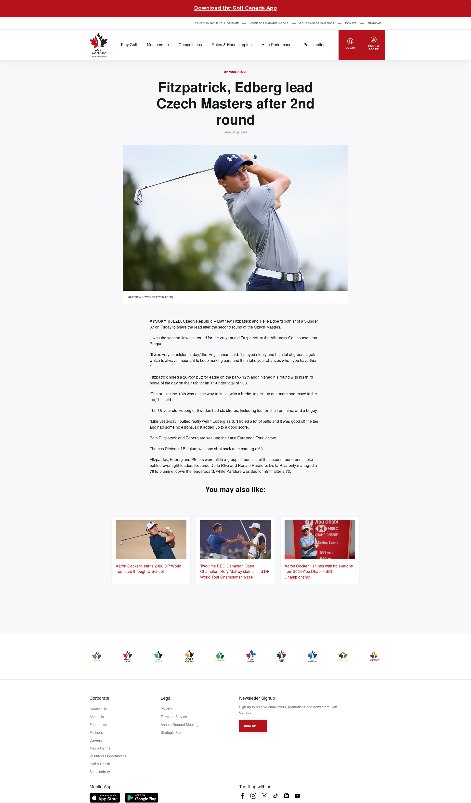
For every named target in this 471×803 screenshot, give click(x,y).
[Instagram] (253, 796)
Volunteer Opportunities (108, 755)
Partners (96, 732)
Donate (350, 23)
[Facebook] (242, 796)
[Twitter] (264, 796)
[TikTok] (275, 796)
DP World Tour (235, 72)
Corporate (99, 698)
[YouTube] (297, 796)
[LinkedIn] (286, 796)
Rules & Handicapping (232, 44)
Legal (166, 698)
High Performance (278, 44)
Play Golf (129, 44)
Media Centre (100, 748)
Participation (314, 44)
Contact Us (98, 708)
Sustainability (100, 771)
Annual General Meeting (179, 724)
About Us (97, 716)
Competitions (190, 44)
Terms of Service (174, 716)
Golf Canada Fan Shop (316, 23)
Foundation (98, 724)
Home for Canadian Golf (269, 23)
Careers (96, 740)
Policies (166, 708)
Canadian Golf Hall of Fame (217, 23)
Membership (158, 44)
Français (374, 23)
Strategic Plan (171, 732)
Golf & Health (100, 763)
